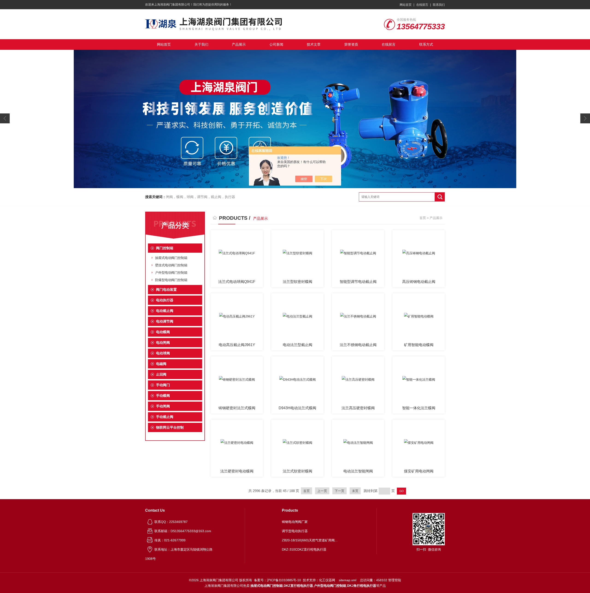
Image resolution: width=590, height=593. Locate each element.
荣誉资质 (351, 44)
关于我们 (201, 44)
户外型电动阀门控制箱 (171, 272)
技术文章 (314, 44)
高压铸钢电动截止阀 (418, 282)
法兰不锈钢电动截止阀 (358, 345)
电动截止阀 (164, 311)
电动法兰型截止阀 (297, 345)
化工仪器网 (327, 580)
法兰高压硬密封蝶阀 (358, 408)
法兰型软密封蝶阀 (297, 282)
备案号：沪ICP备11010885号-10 (277, 580)
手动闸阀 (163, 406)
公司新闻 (276, 44)
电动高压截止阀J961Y (237, 345)
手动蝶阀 (163, 395)
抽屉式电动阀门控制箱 (171, 258)
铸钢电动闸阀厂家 (295, 522)
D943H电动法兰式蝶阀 (297, 408)
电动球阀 (163, 353)
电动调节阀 (164, 321)
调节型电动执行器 (295, 531)
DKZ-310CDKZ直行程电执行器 (304, 549)
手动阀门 (163, 385)
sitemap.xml (347, 580)
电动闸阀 (163, 342)
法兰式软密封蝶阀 (297, 471)
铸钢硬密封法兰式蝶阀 (236, 408)
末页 (355, 491)
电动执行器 (164, 300)
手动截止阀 (164, 417)
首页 (422, 218)
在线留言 (422, 4)
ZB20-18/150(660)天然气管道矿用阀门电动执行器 (310, 540)
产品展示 (239, 44)
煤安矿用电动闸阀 (419, 471)
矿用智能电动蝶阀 (419, 345)
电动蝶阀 (163, 332)
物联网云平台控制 (170, 427)
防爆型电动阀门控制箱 (171, 280)
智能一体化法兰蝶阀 (418, 408)
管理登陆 (394, 580)
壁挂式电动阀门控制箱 (171, 265)
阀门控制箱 (164, 248)
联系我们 (439, 4)
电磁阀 (161, 364)
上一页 (322, 491)
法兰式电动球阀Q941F (236, 282)
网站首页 (406, 4)
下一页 (339, 491)
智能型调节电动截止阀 (358, 282)
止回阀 (161, 374)
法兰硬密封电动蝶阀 (237, 471)
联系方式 (426, 44)
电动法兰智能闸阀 (358, 471)
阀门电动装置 (166, 289)
